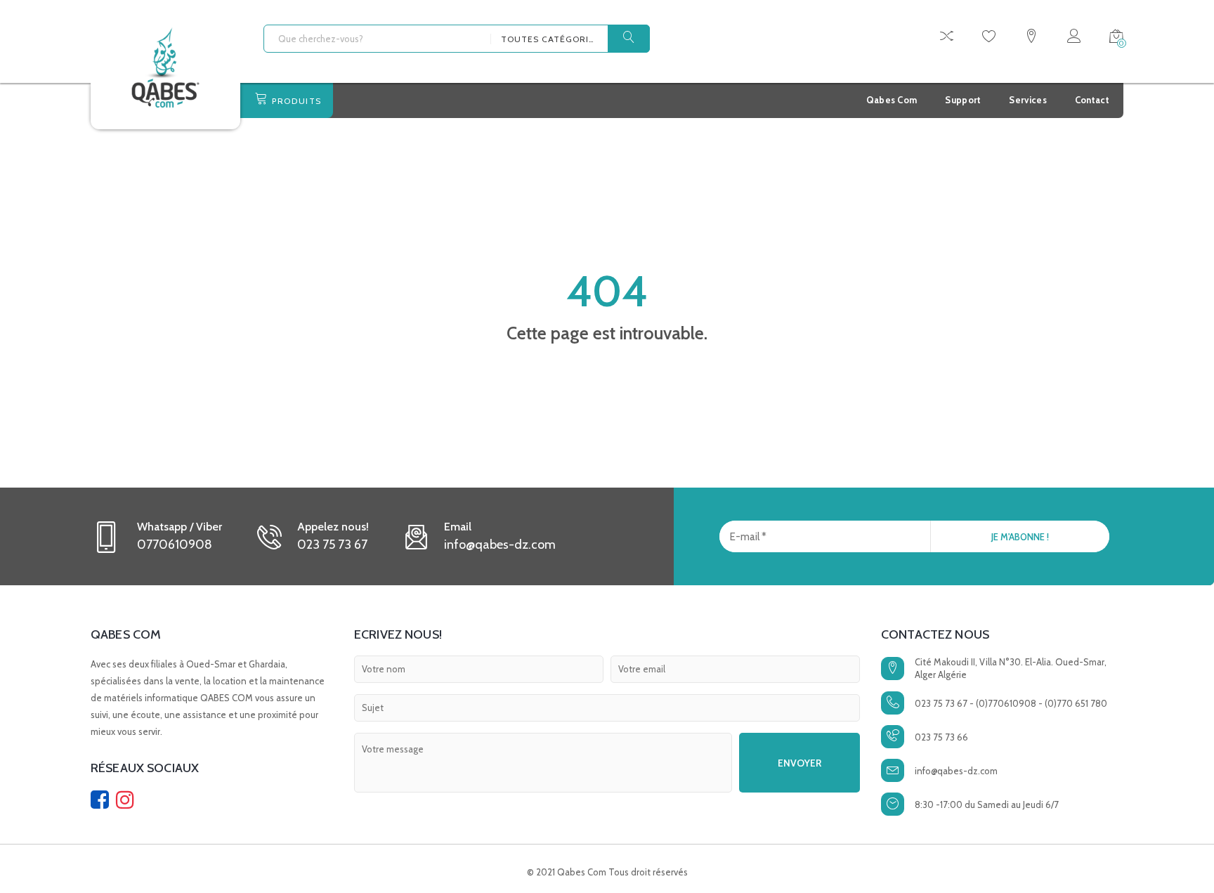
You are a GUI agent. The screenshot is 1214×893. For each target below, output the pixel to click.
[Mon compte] (1073, 38)
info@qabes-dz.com (956, 770)
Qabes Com (892, 99)
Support (963, 99)
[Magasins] (1031, 38)
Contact (1092, 99)
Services (1027, 99)
